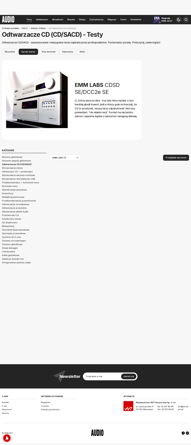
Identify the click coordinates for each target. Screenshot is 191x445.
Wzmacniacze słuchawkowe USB (18, 179)
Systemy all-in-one (11, 237)
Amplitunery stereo (11, 219)
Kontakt (5, 402)
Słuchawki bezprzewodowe (15, 229)
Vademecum (42, 19)
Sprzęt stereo (28, 51)
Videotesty (67, 51)
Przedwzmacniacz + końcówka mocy (20, 182)
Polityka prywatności (50, 409)
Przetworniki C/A (10, 215)
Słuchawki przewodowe (14, 233)
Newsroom (7, 409)
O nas (4, 406)
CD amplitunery (10, 222)
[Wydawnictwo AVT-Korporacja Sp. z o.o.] (128, 407)
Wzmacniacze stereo (12, 168)
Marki (82, 51)
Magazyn (112, 19)
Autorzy (5, 413)
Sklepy (82, 19)
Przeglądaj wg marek (176, 157)
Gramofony (7, 193)
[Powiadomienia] (7, 438)
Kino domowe (48, 51)
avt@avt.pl (183, 406)
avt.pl (180, 409)
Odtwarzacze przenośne (14, 208)
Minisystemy (8, 226)
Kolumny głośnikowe (12, 157)
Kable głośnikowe (10, 255)
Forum (123, 19)
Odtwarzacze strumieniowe (15, 204)
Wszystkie (10, 51)
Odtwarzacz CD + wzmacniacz (17, 171)
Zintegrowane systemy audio (16, 262)
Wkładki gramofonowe (13, 197)
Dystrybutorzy (96, 19)
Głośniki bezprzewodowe (14, 189)
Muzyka (71, 19)
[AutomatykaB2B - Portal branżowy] (97, 433)
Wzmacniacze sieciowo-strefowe (18, 175)
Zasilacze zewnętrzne (13, 259)
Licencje (45, 406)
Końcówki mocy (10, 186)
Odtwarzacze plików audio (15, 211)
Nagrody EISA (167, 19)
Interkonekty (8, 251)
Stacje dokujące (10, 248)
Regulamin (45, 402)
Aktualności (57, 19)
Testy (29, 19)
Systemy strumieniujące (14, 240)
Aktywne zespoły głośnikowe (16, 160)
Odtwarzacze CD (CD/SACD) (17, 164)
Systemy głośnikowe (12, 244)
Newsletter (135, 19)
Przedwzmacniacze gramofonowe (19, 200)
